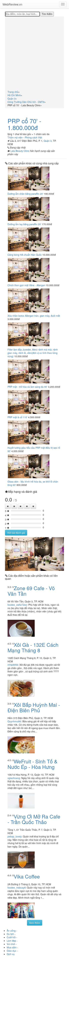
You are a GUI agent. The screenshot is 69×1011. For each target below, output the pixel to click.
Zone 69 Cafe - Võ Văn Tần (31, 590)
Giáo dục (11, 950)
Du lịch (10, 934)
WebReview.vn (12, 4)
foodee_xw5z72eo (17, 604)
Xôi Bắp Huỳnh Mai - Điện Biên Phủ (34, 707)
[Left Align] (8, 506)
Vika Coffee (27, 876)
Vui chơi (11, 944)
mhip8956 (13, 664)
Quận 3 (48, 140)
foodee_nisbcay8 (17, 887)
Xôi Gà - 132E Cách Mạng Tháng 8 (33, 647)
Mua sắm (12, 947)
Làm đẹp (11, 940)
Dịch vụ (11, 954)
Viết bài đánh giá (16, 532)
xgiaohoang (14, 778)
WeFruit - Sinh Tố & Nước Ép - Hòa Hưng (32, 764)
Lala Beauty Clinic (20, 150)
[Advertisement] (34, 53)
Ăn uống (11, 930)
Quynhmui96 (14, 721)
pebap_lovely (15, 836)
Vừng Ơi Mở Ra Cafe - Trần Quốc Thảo (34, 819)
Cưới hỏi (11, 937)
